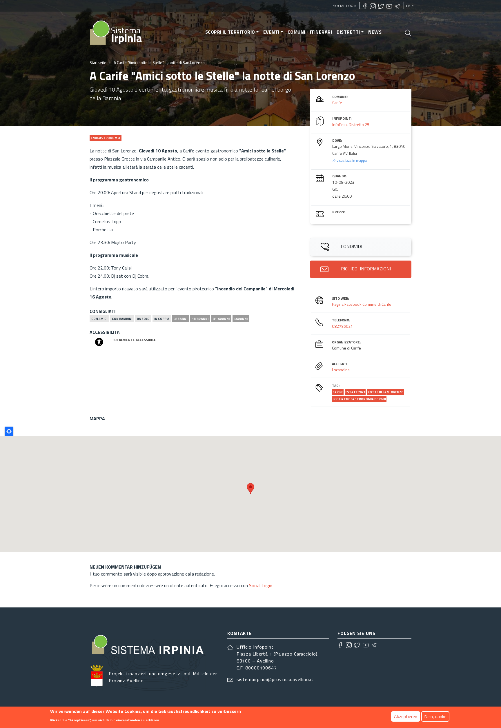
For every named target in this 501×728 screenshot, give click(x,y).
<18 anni (180, 318)
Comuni (296, 31)
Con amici (99, 318)
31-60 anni (221, 318)
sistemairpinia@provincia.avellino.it (275, 679)
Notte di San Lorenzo (385, 392)
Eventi (271, 31)
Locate (9, 431)
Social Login (345, 5)
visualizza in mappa (351, 160)
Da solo (143, 318)
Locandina (341, 370)
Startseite (98, 62)
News (375, 31)
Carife (337, 102)
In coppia (161, 318)
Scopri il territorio (230, 31)
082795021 (342, 326)
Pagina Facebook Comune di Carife (361, 304)
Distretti (348, 31)
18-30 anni (200, 318)
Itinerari (321, 31)
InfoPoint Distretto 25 (350, 124)
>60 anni (241, 318)
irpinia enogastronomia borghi (359, 399)
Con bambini (122, 318)
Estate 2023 (355, 392)
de (408, 6)
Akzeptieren (405, 716)
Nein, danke (435, 716)
